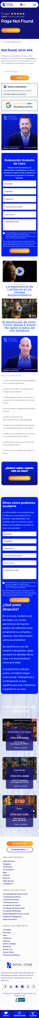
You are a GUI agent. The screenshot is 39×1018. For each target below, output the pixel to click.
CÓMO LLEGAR (20, 748)
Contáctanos (8, 883)
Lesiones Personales (11, 899)
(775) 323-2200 (19, 814)
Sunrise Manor (8, 952)
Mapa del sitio (8, 881)
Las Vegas (7, 929)
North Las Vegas (9, 943)
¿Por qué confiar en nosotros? (14, 94)
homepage (30, 58)
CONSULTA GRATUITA (12, 147)
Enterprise (7, 946)
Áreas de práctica (10, 919)
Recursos (6, 878)
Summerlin (7, 932)
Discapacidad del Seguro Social (15, 894)
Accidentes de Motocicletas (14, 908)
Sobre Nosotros (9, 861)
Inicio (2, 42)
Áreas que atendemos (11, 955)
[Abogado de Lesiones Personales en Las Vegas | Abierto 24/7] (7, 4)
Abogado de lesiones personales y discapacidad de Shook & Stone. (17, 975)
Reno (5, 935)
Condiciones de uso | (28, 993)
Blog (5, 872)
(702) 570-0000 (30, 147)
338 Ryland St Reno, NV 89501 (19, 819)
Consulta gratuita (10, 30)
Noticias (6, 875)
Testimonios (7, 867)
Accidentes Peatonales (12, 911)
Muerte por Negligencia (12, 916)
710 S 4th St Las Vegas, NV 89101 (19, 743)
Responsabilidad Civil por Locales (16, 913)
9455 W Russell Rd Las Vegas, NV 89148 (20, 781)
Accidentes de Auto (10, 902)
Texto (6, 1015)
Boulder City (7, 949)
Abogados (7, 864)
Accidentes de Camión (11, 905)
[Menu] (35, 5)
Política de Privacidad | (12, 993)
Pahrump (6, 941)
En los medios (8, 869)
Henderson (7, 938)
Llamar (33, 1015)
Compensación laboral (11, 897)
